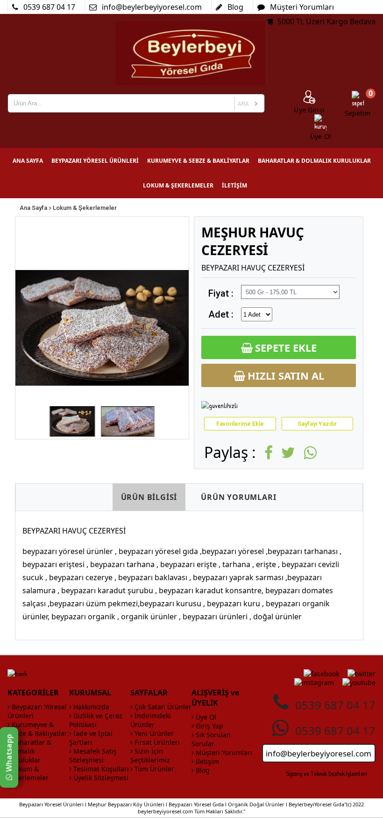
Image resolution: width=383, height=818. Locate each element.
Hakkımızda (90, 706)
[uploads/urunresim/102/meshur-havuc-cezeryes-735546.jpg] (102, 328)
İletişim (206, 761)
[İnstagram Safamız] (314, 682)
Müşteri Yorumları (223, 752)
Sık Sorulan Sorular (211, 739)
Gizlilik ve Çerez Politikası (95, 720)
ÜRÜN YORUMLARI (238, 497)
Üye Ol (205, 717)
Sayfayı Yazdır (317, 423)
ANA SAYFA (28, 161)
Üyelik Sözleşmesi (99, 777)
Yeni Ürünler (153, 733)
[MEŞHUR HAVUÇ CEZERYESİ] (72, 421)
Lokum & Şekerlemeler (85, 207)
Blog (202, 770)
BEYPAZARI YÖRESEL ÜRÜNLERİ (95, 161)
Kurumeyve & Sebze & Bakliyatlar (37, 729)
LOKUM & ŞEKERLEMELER (178, 185)
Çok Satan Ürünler (162, 706)
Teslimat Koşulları (100, 768)
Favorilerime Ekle (240, 423)
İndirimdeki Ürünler (150, 720)
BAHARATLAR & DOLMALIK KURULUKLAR (314, 161)
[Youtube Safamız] (359, 682)
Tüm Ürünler (153, 768)
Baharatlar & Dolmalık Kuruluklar (29, 751)
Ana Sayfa (33, 207)
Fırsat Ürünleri (156, 742)
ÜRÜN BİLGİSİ (149, 497)
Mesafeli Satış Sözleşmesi (93, 755)
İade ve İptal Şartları (91, 738)
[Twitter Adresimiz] (362, 673)
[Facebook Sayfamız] (321, 673)
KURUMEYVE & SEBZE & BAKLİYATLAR (198, 161)
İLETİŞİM (234, 185)
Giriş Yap (208, 725)
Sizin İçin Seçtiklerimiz (150, 755)
